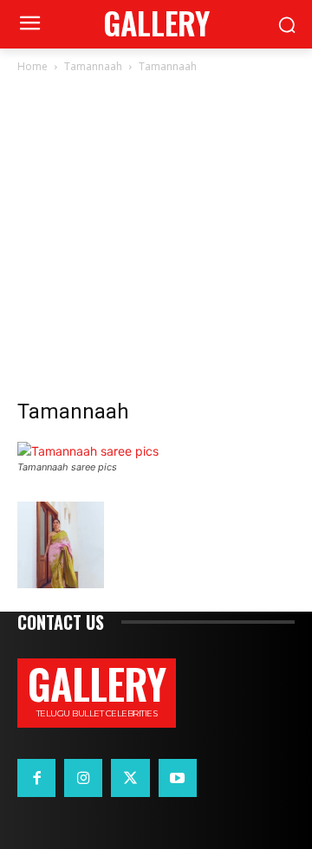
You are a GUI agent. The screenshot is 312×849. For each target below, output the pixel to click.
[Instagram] (83, 778)
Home (32, 66)
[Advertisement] (156, 241)
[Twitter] (130, 778)
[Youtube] (178, 778)
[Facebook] (36, 778)
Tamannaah (93, 66)
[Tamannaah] (88, 451)
